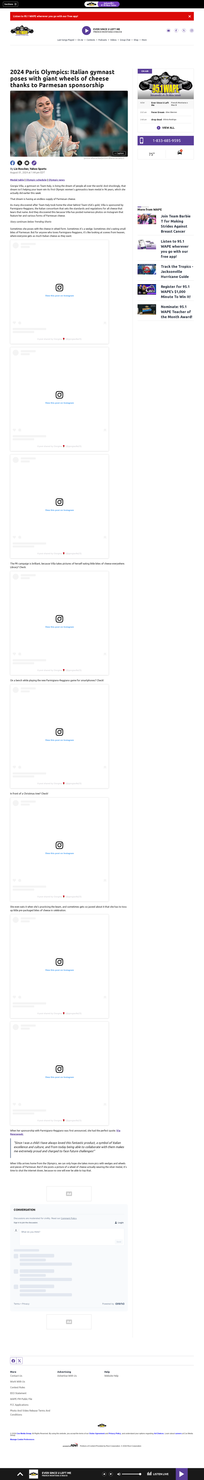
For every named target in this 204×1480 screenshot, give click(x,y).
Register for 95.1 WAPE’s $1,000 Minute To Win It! (176, 292)
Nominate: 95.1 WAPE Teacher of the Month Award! (176, 312)
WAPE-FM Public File (21, 1399)
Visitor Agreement (97, 1433)
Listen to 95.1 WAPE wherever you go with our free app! (45, 16)
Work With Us (17, 1381)
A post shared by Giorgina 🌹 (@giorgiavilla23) (59, 339)
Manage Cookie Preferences (22, 1439)
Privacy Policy (115, 1433)
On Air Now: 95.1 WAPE (165, 93)
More (144, 40)
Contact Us (16, 1375)
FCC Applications (19, 1404)
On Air (80, 40)
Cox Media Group (24, 1433)
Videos (113, 40)
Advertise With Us (67, 1375)
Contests (91, 40)
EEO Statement (18, 1393)
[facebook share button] (12, 163)
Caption (119, 153)
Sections (8, 4)
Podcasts (102, 40)
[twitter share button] (19, 163)
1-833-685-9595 (167, 140)
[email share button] (26, 163)
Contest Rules (17, 1387)
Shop (136, 40)
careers (178, 1433)
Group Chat (125, 40)
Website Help (111, 1375)
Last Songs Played (65, 40)
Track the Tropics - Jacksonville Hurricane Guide (177, 272)
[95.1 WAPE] (102, 4)
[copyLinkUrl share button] (34, 163)
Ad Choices (159, 1433)
